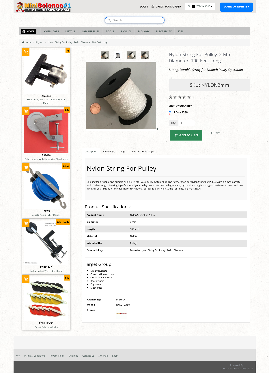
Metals (69, 31)
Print (217, 133)
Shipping (73, 355)
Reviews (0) (109, 151)
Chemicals (51, 31)
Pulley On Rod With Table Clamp (46, 270)
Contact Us (88, 355)
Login (115, 355)
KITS (180, 31)
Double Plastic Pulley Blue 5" (46, 214)
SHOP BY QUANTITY (180, 105)
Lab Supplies (90, 31)
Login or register (236, 6)
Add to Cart (188, 134)
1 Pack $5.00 (181, 112)
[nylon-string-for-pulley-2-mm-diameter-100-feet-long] (122, 128)
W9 (18, 355)
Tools (109, 31)
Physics (125, 31)
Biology (143, 31)
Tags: (123, 151)
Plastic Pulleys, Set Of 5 (46, 326)
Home (31, 31)
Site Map (103, 355)
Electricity (163, 31)
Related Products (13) (143, 151)
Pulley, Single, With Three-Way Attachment (46, 158)
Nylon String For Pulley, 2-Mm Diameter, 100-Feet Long (77, 42)
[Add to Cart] (26, 52)
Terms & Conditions (34, 355)
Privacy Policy (57, 355)
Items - (201, 6)
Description (91, 151)
